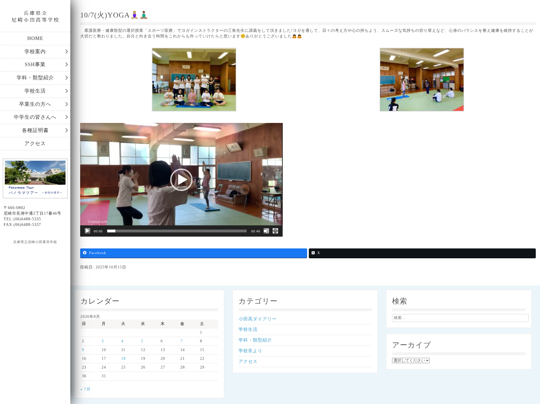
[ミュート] (266, 231)
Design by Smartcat (35, 252)
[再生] (87, 231)
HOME (35, 38)
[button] (181, 180)
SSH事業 (35, 64)
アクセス (35, 143)
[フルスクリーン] (275, 231)
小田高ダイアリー (257, 319)
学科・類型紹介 (35, 77)
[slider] (177, 231)
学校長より (250, 350)
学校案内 (35, 51)
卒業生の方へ (35, 104)
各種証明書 (35, 130)
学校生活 (35, 91)
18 (123, 358)
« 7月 (85, 389)
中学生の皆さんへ (35, 117)
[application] (181, 180)
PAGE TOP (523, 387)
